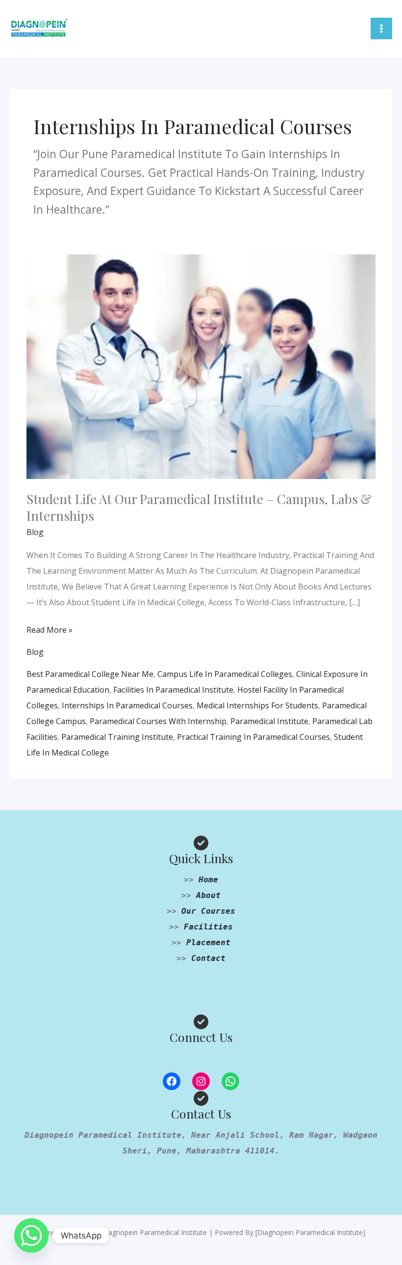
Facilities (208, 926)
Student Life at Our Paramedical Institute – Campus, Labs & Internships (199, 507)
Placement (208, 942)
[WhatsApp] (230, 1081)
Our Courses (208, 911)
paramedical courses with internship (158, 721)
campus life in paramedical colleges (224, 674)
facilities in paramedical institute (173, 689)
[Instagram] (201, 1081)
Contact (208, 958)
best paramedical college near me (89, 674)
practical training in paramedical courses (253, 736)
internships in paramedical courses (127, 705)
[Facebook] (171, 1081)
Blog (35, 532)
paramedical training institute (117, 736)
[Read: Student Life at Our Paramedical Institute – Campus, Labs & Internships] (201, 366)
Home (208, 879)
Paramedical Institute (269, 721)
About (208, 895)
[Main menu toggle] (381, 28)
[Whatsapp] (31, 1235)
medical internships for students (257, 705)
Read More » (49, 628)
